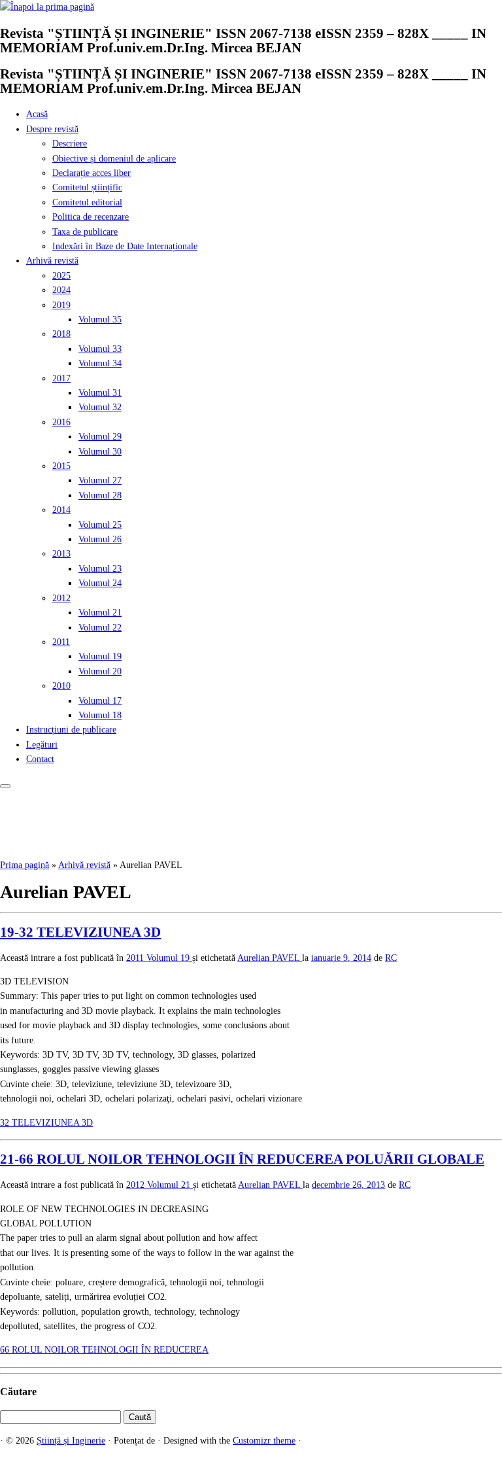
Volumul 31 (100, 393)
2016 (61, 422)
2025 (61, 276)
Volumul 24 (100, 583)
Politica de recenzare (90, 217)
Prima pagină (24, 865)
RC (391, 958)
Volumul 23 (100, 569)
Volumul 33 (100, 349)
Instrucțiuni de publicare (71, 730)
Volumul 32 (100, 407)
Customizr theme (264, 1441)
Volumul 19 (100, 656)
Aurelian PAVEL (269, 958)
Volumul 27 (100, 480)
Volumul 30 (100, 452)
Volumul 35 (100, 319)
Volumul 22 (100, 628)
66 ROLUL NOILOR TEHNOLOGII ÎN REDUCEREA (104, 1350)
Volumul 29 (100, 437)
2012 (61, 598)
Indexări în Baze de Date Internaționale (124, 246)
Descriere (69, 143)
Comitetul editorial (87, 202)
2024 (61, 290)
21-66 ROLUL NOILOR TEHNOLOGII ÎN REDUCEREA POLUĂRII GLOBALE (242, 1159)
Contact (40, 759)
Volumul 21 (100, 612)
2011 (61, 642)
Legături (42, 745)
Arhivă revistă (52, 261)
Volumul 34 (100, 363)
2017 (61, 378)
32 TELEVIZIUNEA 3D (46, 1123)
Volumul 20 (100, 671)
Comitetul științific (87, 187)
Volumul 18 (100, 715)
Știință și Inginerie (71, 1441)
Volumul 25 (100, 525)
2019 (61, 305)
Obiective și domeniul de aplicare (114, 159)
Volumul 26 (100, 539)
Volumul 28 (100, 495)
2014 (61, 510)
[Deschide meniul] (5, 786)
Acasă (37, 114)
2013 (61, 554)
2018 (61, 334)
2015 (61, 466)
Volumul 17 (100, 701)
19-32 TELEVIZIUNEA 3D (80, 932)
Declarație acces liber (91, 173)
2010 (61, 686)
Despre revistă (52, 129)
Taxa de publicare (85, 232)
